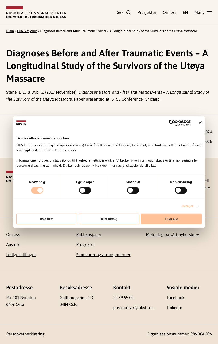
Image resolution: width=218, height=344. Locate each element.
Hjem (10, 31)
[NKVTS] (36, 12)
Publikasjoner (27, 31)
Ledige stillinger (21, 254)
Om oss (169, 12)
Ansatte (13, 244)
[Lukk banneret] (200, 122)
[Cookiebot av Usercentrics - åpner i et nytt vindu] (172, 123)
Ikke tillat (46, 219)
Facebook (175, 297)
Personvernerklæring (25, 334)
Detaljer (188, 206)
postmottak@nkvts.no (133, 307)
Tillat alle (171, 219)
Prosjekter (147, 12)
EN (185, 12)
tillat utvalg (109, 219)
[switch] (85, 190)
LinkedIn (174, 307)
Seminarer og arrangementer (103, 254)
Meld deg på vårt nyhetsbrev (172, 234)
